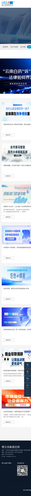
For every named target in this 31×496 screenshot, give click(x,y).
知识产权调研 (14, 47)
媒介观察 (23, 47)
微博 (28, 387)
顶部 (28, 394)
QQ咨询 (27, 366)
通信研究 (5, 47)
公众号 (27, 380)
